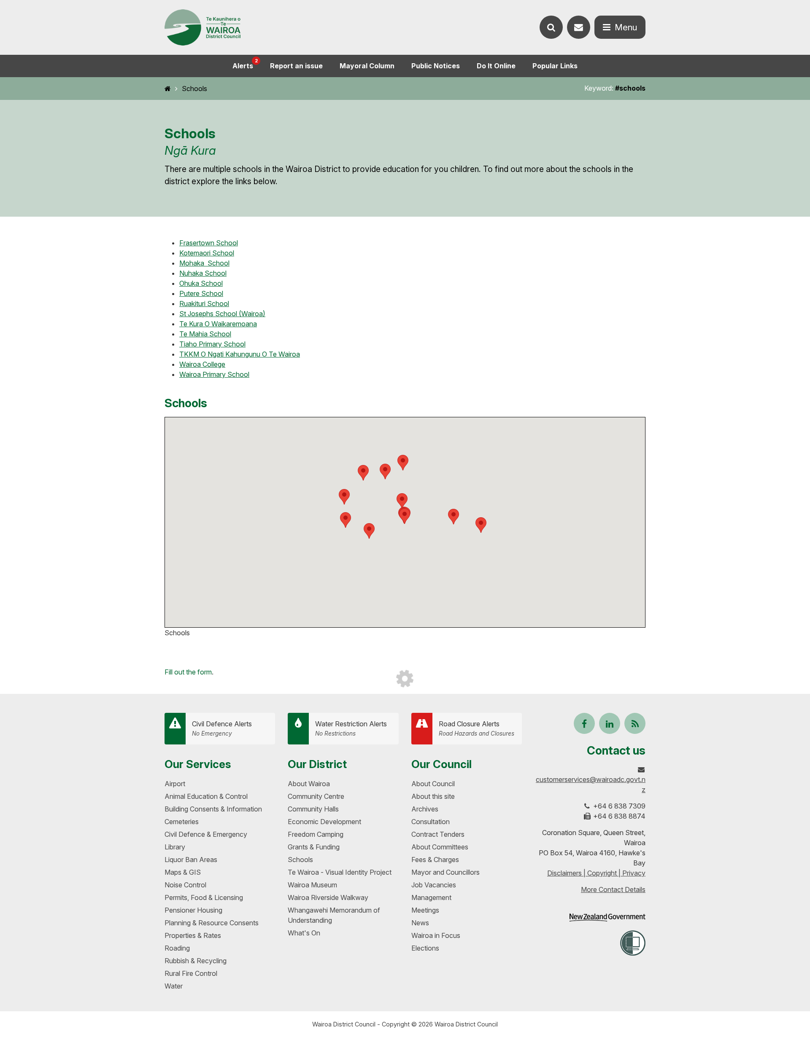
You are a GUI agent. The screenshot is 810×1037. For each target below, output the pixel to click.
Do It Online (496, 66)
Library (175, 847)
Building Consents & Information (213, 809)
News (420, 923)
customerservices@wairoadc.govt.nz (590, 784)
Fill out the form (188, 672)
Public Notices (435, 66)
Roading (177, 948)
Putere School (201, 293)
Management (431, 897)
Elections (425, 948)
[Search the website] (551, 27)
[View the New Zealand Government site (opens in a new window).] (607, 917)
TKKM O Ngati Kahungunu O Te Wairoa (239, 354)
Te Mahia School (205, 334)
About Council (433, 783)
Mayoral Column (367, 66)
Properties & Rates (193, 935)
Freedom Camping (315, 834)
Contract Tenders (437, 834)
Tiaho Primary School (212, 344)
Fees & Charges (435, 859)
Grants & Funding (314, 847)
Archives (424, 809)
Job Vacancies (433, 885)
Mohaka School (204, 263)
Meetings (425, 910)
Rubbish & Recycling (196, 960)
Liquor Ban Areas (191, 859)
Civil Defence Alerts (222, 728)
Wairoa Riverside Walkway (328, 897)
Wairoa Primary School (214, 374)
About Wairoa (309, 783)
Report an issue (296, 66)
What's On (304, 933)
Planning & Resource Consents (212, 923)
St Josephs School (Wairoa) (222, 313)
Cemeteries (182, 821)
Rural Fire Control (191, 973)
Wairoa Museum (312, 885)
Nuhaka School (203, 273)
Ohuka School (201, 283)
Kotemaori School (206, 253)
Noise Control (185, 885)
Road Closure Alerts (476, 728)
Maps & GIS (183, 872)
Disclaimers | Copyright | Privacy (596, 873)
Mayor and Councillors (445, 872)
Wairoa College (202, 364)
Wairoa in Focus (435, 935)
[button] (402, 501)
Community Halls (313, 809)
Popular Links (555, 66)
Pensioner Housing (193, 910)
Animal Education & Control (206, 796)
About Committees (439, 847)
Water (174, 986)
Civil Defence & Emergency (206, 834)
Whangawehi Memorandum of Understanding (334, 915)
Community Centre (316, 796)
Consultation (430, 821)
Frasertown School (208, 243)
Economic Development (324, 821)
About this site (433, 796)
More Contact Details (613, 889)
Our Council (441, 764)
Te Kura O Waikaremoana (218, 324)
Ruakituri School (204, 303)
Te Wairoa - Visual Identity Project (340, 872)
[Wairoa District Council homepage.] (202, 27)
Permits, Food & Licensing (204, 897)
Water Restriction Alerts (351, 728)
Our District (317, 764)
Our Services (198, 764)
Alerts (245, 64)
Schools (194, 88)
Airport (175, 783)
